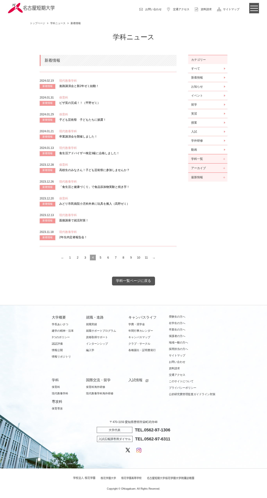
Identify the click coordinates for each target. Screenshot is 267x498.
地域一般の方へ (178, 342)
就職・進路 (95, 317)
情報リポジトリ (61, 356)
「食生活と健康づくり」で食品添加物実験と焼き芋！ (94, 186)
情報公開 (57, 350)
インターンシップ (97, 343)
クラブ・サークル (139, 343)
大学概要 (59, 317)
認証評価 (57, 343)
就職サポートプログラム (101, 330)
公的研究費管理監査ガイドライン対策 (192, 394)
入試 (194, 131)
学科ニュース (57, 23)
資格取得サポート (97, 337)
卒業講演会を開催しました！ (78, 136)
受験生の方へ (177, 316)
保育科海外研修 (95, 386)
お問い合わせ (153, 9)
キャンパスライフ (142, 317)
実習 (194, 113)
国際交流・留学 (98, 380)
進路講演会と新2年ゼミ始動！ (79, 86)
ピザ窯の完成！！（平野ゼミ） (79, 102)
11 (146, 257)
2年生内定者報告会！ (73, 237)
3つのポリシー (61, 337)
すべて (195, 68)
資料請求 (206, 9)
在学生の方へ (177, 323)
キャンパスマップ (139, 337)
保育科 (56, 386)
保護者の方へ (177, 336)
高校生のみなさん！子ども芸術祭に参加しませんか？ (94, 170)
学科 (55, 380)
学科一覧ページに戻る (133, 281)
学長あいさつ (60, 324)
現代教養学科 (60, 393)
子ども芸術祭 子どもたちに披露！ (82, 119)
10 (138, 257)
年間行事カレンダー (140, 330)
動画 (194, 149)
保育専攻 (57, 408)
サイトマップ (231, 9)
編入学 (90, 350)
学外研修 (197, 140)
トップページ (37, 23)
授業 (194, 122)
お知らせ (197, 86)
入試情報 (135, 380)
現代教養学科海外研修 (99, 393)
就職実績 (91, 324)
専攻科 (57, 402)
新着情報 (197, 77)
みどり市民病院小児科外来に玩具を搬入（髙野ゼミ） (94, 203)
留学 (194, 104)
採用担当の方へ (178, 348)
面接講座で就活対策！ (74, 220)
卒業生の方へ (177, 329)
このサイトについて (181, 381)
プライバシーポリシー (182, 387)
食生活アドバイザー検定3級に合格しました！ (89, 153)
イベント (197, 95)
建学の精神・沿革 (63, 330)
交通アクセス (181, 9)
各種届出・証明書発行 (142, 350)
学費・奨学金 (136, 324)
